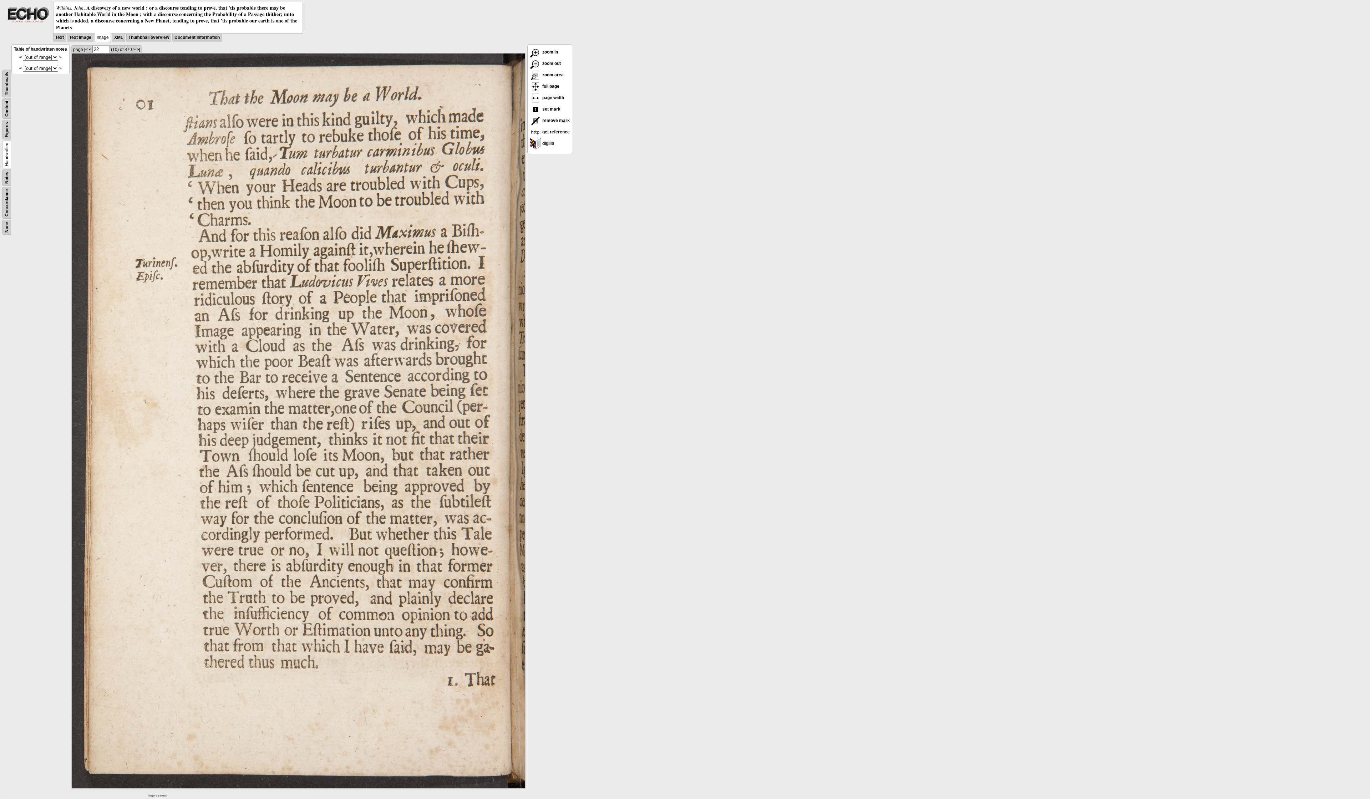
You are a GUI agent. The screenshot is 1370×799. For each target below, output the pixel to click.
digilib (547, 143)
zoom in (549, 52)
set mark (550, 109)
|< (86, 49)
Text (59, 37)
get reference (555, 131)
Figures (6, 129)
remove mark (555, 120)
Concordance (6, 203)
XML (118, 37)
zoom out (551, 63)
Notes (6, 178)
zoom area (552, 74)
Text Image (80, 37)
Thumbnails (6, 83)
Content (6, 109)
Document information (197, 37)
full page (550, 86)
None (6, 227)
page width (552, 97)
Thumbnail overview (148, 37)
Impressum (157, 795)
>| (138, 49)
